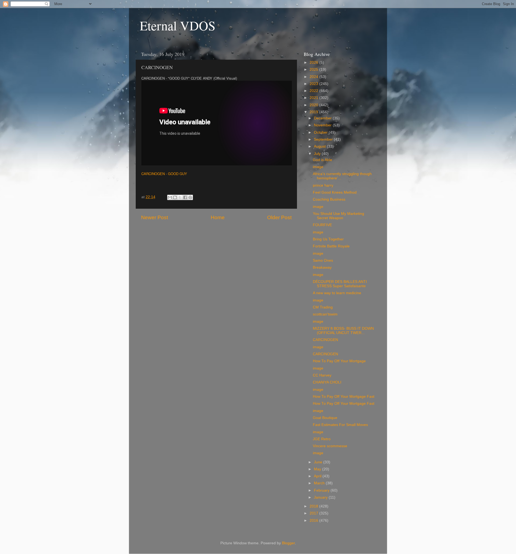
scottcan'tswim (325, 314)
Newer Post (154, 217)
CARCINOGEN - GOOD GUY (164, 173)
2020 (314, 105)
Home (218, 217)
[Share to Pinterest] (190, 197)
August (320, 146)
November (323, 125)
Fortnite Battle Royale (331, 246)
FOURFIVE (322, 225)
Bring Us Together (328, 239)
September (324, 139)
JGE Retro (322, 439)
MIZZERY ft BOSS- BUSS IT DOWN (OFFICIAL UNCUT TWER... (343, 330)
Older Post (279, 217)
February (322, 490)
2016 (314, 521)
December (323, 118)
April (318, 476)
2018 (314, 506)
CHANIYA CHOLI (327, 382)
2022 (314, 91)
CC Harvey (322, 375)
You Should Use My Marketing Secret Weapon (338, 216)
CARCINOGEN (325, 340)
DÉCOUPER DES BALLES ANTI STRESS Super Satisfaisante (340, 284)
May (318, 469)
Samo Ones (323, 260)
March (320, 483)
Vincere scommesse (330, 446)
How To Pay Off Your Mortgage (339, 361)
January (321, 497)
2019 (314, 112)
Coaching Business (329, 199)
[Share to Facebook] (185, 197)
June (318, 462)
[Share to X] (180, 197)
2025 (314, 70)
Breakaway (322, 267)
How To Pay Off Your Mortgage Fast (343, 397)
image (318, 167)
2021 (314, 98)
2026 (314, 63)
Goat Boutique (325, 418)
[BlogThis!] (175, 197)
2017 (314, 513)
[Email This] (170, 197)
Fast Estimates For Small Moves (340, 425)
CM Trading (323, 307)
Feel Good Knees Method (335, 192)
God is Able (322, 160)
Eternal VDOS (178, 25)
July (318, 154)
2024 (314, 77)
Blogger (288, 543)
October (321, 132)
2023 (314, 84)
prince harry (323, 185)
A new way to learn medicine (337, 293)
